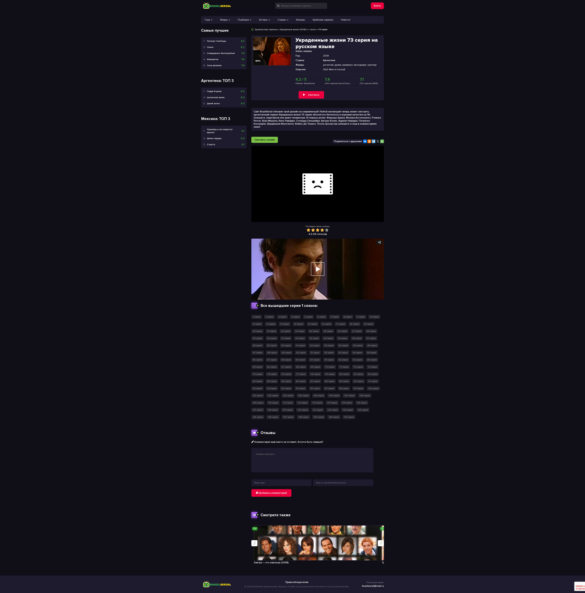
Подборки (243, 19)
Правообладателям (296, 582)
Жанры (224, 19)
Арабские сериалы (323, 19)
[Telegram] (373, 141)
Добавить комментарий (272, 492)
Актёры (263, 19)
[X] (378, 141)
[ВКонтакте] (365, 141)
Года (207, 19)
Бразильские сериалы (266, 29)
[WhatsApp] (382, 141)
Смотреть (313, 94)
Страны (282, 19)
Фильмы (300, 19)
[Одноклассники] (369, 141)
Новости (345, 19)
